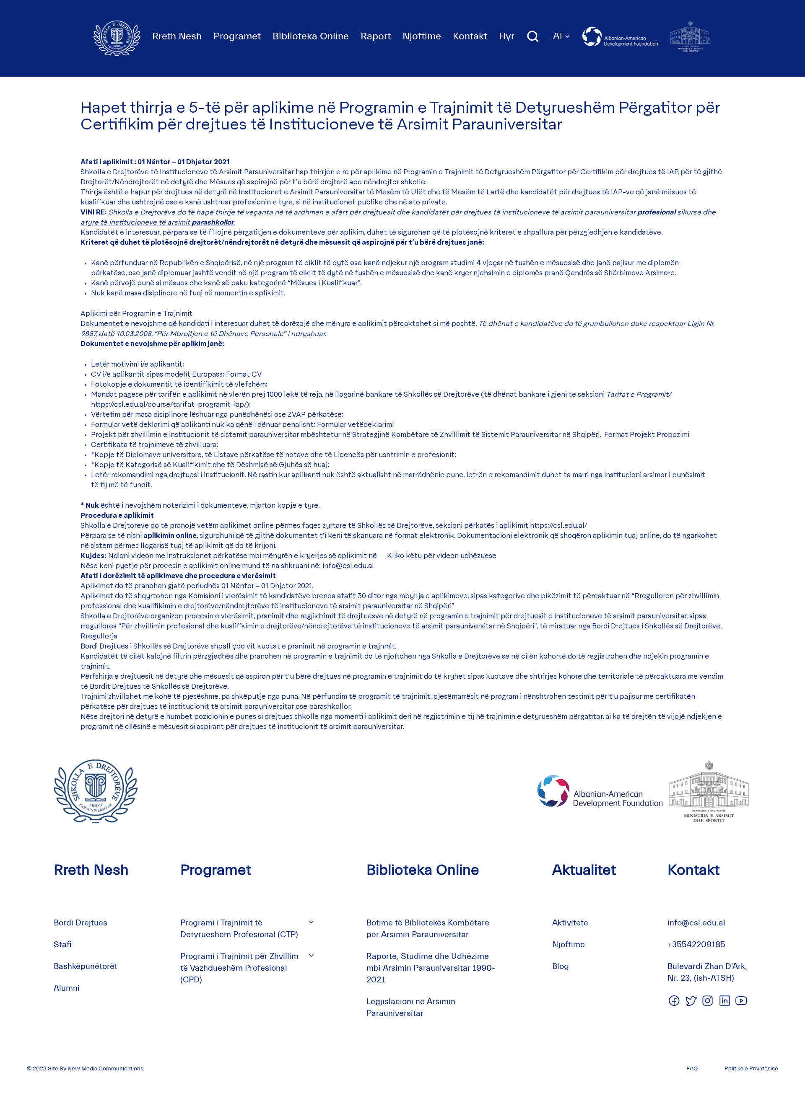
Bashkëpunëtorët (85, 966)
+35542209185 (696, 944)
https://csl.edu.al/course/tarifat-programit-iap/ (169, 404)
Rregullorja (98, 636)
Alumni (67, 988)
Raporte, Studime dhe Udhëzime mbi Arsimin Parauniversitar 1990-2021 (430, 967)
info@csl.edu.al (348, 566)
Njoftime (421, 36)
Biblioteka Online (311, 36)
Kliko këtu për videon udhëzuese (441, 556)
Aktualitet (584, 870)
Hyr (506, 36)
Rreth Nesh (177, 36)
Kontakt (470, 36)
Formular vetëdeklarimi (355, 424)
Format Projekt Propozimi (646, 435)
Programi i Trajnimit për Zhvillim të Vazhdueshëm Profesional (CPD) (239, 967)
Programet (237, 36)
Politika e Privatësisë (751, 1068)
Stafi (63, 944)
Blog (560, 966)
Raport (376, 36)
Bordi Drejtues (80, 923)
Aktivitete (570, 923)
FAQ (692, 1068)
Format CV (244, 374)
